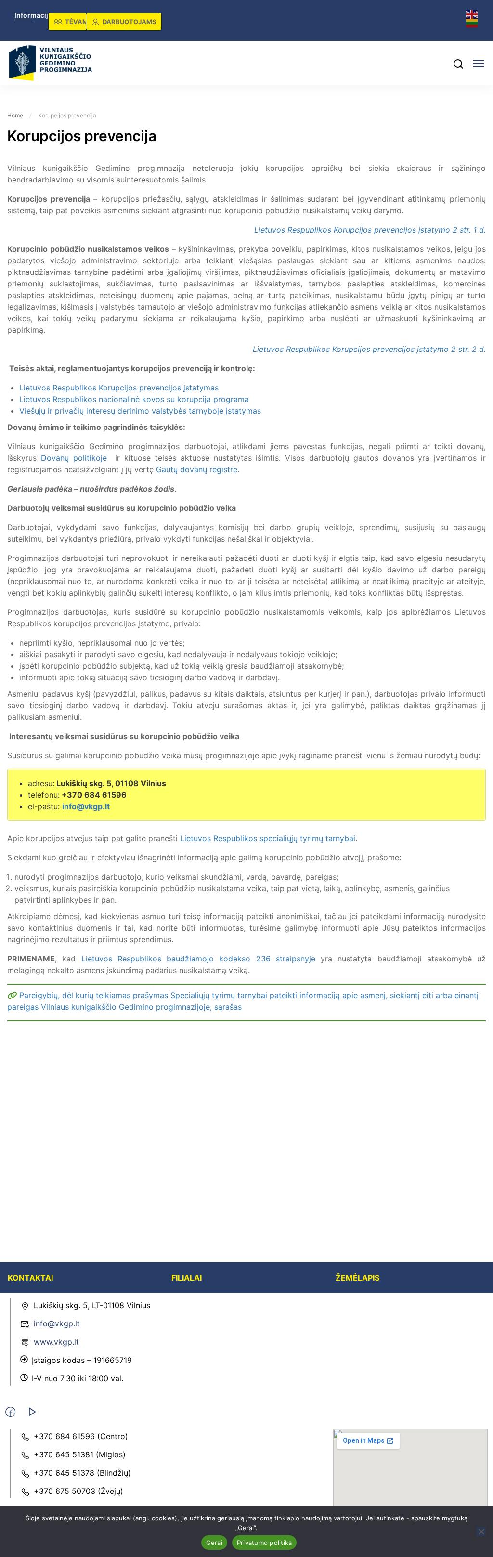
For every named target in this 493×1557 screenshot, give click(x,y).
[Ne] (481, 1531)
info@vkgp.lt (86, 806)
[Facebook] (10, 1412)
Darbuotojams (129, 22)
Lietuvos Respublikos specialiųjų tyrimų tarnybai (267, 838)
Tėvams (78, 22)
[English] (472, 14)
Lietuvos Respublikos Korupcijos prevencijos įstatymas (119, 387)
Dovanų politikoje (74, 458)
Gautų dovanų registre (196, 469)
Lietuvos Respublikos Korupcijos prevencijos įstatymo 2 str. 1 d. (370, 229)
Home (15, 115)
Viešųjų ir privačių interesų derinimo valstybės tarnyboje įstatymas (140, 410)
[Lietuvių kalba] (472, 22)
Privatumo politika (264, 1542)
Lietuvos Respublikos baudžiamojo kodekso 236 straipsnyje (198, 958)
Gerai (214, 1542)
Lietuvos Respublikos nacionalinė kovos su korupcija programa (134, 399)
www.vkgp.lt (56, 1342)
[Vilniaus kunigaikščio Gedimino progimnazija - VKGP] (50, 63)
